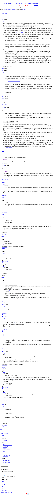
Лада (22, 9)
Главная (3, 434)
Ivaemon (3, 195)
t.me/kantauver (36, 5)
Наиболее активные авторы (6, 455)
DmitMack (3, 68)
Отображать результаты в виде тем (10, 476)
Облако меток (5, 450)
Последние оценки (5, 456)
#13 (2, 301)
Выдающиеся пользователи (6, 460)
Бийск (4, 253)
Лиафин (3, 163)
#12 (2, 276)
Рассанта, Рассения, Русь (9, 147)
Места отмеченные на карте (6, 449)
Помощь (3, 486)
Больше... (3, 481)
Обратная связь (4, 485)
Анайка (3, 104)
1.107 (4, 154)
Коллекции (4, 448)
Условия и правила (4, 490)
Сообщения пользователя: (4, 469)
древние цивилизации (4, 12)
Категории (4, 444)
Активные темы (5, 440)
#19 (2, 401)
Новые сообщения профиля (6, 462)
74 (3, 21)
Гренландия (16, 32)
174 (3, 100)
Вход (1, 1)
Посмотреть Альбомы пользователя (7, 445)
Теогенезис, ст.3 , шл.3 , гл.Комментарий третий (14, 81)
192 (3, 109)
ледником (21, 32)
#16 (2, 348)
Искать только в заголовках (8, 468)
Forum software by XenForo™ (7, 492)
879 (3, 266)
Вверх (2, 488)
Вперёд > (2, 16)
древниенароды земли (4, 13)
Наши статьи (3, 463)
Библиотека (3, 451)
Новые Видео (5, 447)
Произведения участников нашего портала (9, 9)
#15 (2, 330)
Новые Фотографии (5, 446)
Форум (3, 435)
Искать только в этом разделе (8, 475)
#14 (2, 314)
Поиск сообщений (5, 439)
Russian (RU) (3, 484)
